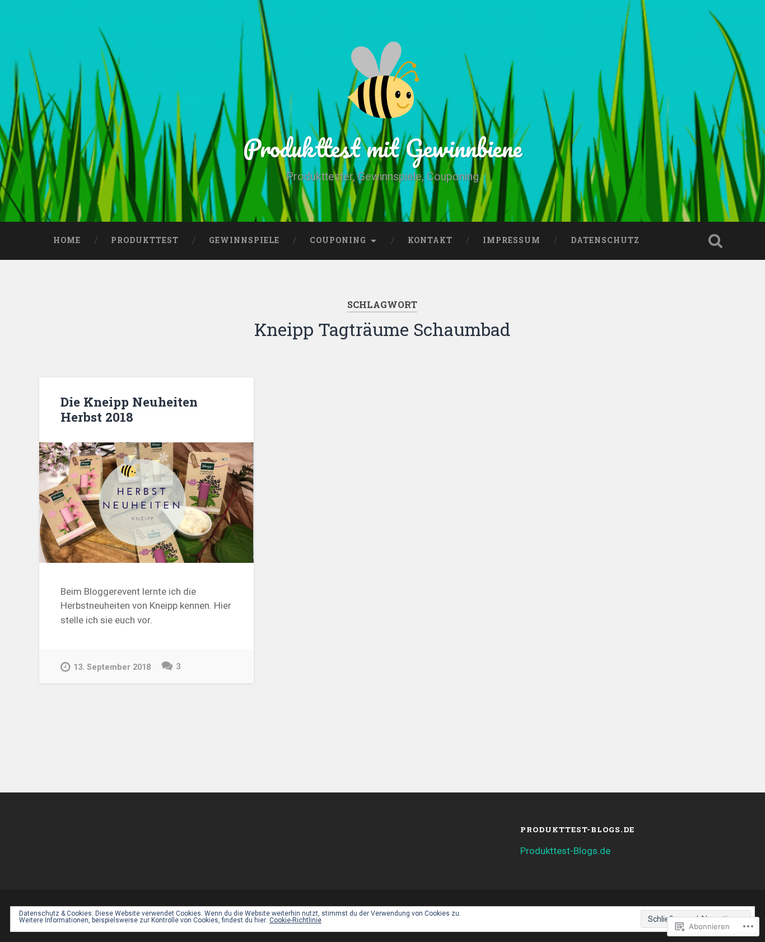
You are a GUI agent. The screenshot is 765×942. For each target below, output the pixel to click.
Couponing (338, 240)
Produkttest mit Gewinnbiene (382, 147)
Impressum (511, 240)
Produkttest (145, 240)
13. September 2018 (112, 667)
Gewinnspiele (244, 240)
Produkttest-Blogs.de (565, 850)
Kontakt (430, 240)
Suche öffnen (716, 241)
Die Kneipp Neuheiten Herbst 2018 (129, 409)
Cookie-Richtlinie (295, 920)
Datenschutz (605, 240)
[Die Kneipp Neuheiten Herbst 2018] (146, 502)
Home (67, 240)
